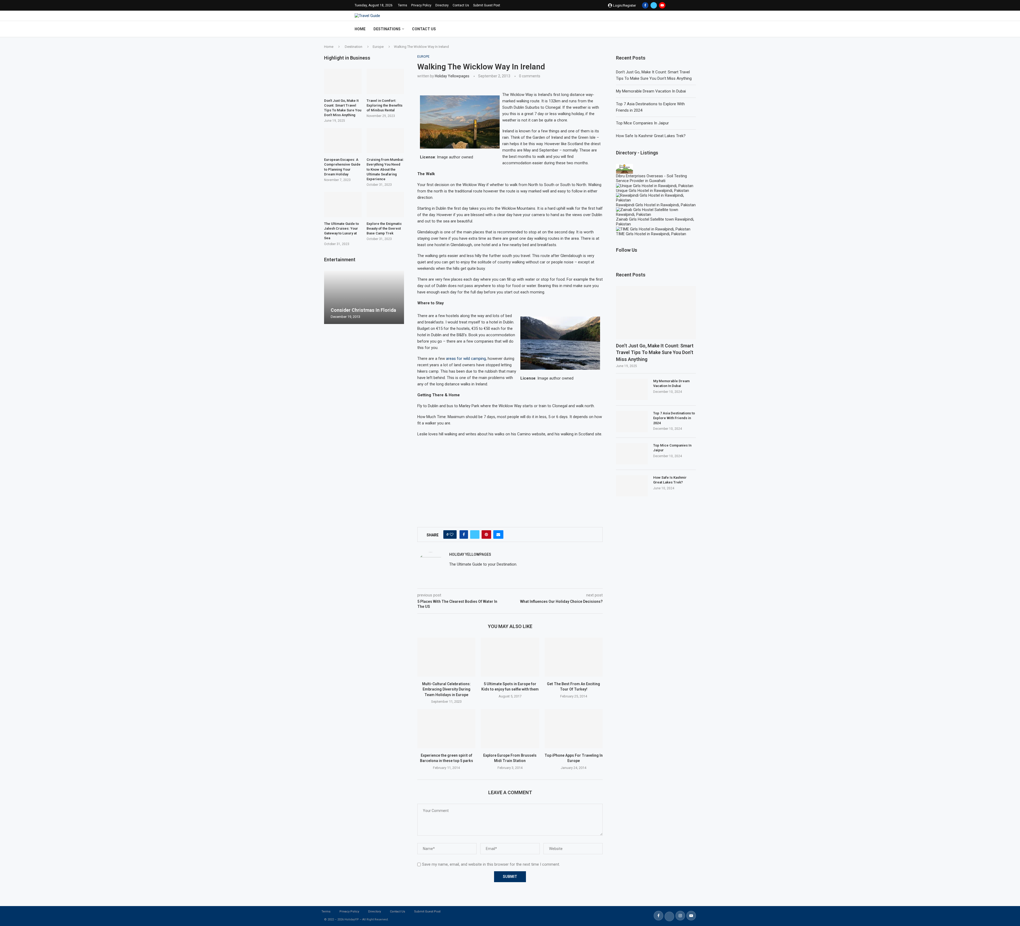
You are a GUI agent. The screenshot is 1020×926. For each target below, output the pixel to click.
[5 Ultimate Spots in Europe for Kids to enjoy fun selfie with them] (510, 657)
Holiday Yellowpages (452, 76)
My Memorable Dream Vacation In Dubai (651, 91)
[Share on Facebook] (464, 534)
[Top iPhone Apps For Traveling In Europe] (574, 728)
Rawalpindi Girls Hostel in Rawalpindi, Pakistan (656, 205)
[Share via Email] (498, 534)
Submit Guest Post (486, 5)
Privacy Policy (421, 5)
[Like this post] (451, 534)
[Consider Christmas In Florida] (364, 297)
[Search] (662, 29)
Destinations (387, 29)
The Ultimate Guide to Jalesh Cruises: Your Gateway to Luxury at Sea (341, 231)
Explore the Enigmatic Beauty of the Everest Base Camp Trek (384, 228)
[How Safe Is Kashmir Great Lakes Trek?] (632, 485)
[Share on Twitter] (474, 534)
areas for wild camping (466, 358)
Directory (442, 5)
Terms (402, 5)
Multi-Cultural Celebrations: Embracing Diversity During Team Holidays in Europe (446, 689)
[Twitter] (654, 5)
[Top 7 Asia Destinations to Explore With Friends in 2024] (632, 421)
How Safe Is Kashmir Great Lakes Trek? (651, 135)
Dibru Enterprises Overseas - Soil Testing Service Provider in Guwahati (651, 178)
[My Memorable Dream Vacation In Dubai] (632, 389)
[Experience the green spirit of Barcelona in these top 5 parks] (446, 728)
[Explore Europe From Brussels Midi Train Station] (510, 728)
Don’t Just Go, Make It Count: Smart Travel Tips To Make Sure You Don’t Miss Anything (655, 352)
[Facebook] (645, 5)
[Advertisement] (510, 479)
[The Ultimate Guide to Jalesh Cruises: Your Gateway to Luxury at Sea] (343, 204)
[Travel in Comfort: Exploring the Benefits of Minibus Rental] (385, 81)
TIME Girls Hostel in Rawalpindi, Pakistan (651, 234)
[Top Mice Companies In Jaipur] (632, 453)
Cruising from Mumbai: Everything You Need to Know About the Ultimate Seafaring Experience (385, 169)
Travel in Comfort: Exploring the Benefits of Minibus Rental (384, 105)
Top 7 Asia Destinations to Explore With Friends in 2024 (674, 418)
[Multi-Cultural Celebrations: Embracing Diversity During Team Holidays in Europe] (446, 657)
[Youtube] (662, 5)
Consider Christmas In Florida (363, 310)
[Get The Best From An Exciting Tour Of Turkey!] (574, 657)
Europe (378, 47)
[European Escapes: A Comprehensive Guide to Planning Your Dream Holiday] (343, 140)
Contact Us (461, 5)
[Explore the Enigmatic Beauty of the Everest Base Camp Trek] (385, 204)
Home (360, 29)
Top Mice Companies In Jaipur (642, 123)
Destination (353, 47)
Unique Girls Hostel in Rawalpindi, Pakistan (652, 190)
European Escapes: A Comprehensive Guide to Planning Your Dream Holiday (342, 167)
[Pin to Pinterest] (486, 534)
